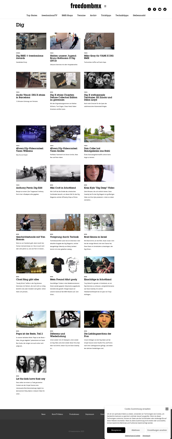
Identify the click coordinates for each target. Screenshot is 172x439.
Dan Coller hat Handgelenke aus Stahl (99, 143)
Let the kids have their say (31, 376)
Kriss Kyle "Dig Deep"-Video (99, 184)
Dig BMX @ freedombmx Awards (31, 49)
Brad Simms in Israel (99, 233)
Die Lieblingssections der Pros (99, 331)
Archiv (93, 15)
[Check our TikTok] (164, 9)
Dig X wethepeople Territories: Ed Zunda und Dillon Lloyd (99, 91)
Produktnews (74, 414)
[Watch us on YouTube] (159, 9)
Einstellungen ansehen (157, 430)
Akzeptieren (116, 430)
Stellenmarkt (139, 15)
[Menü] (105, 6)
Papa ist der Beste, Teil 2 (31, 330)
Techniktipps (122, 15)
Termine (81, 15)
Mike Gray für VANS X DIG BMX (99, 49)
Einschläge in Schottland (99, 277)
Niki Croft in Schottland (65, 183)
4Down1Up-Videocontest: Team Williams (31, 141)
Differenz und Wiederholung (65, 331)
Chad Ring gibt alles (31, 275)
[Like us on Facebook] (154, 9)
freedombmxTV (49, 15)
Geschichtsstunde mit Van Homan (31, 233)
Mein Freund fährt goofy (65, 277)
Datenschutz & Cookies (132, 436)
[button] (167, 409)
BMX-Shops (67, 15)
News (43, 414)
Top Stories (32, 15)
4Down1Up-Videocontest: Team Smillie (65, 143)
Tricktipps (106, 15)
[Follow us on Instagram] (149, 9)
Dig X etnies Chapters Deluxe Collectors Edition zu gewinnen (65, 92)
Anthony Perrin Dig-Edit (31, 181)
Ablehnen (136, 430)
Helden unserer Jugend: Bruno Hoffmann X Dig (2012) (65, 50)
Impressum (146, 436)
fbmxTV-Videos (57, 414)
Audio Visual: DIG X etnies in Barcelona (31, 88)
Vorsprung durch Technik (65, 233)
